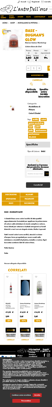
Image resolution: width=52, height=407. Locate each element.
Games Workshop (38, 43)
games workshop (36, 123)
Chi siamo (3, 17)
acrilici (35, 119)
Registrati (35, 2)
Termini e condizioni (33, 355)
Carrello (47, 2)
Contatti (32, 352)
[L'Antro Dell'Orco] (24, 9)
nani (30, 127)
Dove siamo (12, 17)
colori (43, 119)
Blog (28, 17)
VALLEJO (8, 303)
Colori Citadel (34, 113)
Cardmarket (39, 17)
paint (37, 127)
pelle (31, 130)
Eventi (20, 17)
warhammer (41, 130)
